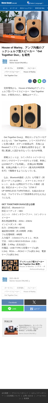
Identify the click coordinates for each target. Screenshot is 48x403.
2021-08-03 (13, 60)
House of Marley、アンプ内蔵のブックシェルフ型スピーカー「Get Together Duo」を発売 (23, 51)
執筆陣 (26, 398)
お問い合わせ (28, 396)
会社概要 (5, 393)
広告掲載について (13, 396)
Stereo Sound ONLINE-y (18, 63)
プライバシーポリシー (19, 393)
